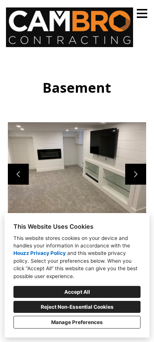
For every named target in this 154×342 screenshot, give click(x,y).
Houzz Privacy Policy (39, 253)
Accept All (77, 292)
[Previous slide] (18, 174)
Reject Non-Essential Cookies (77, 307)
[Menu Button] (142, 13)
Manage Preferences (77, 322)
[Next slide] (135, 174)
